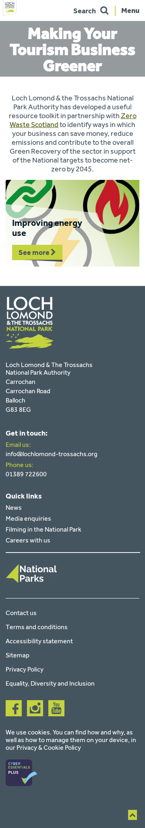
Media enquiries (28, 518)
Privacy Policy (25, 669)
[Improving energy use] (72, 223)
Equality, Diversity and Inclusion (50, 683)
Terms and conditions (37, 627)
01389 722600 (26, 474)
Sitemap (17, 655)
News (14, 507)
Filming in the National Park (43, 529)
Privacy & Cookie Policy (49, 747)
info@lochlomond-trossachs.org (51, 454)
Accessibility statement (39, 641)
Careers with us (28, 540)
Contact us (21, 613)
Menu (130, 10)
